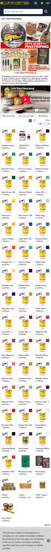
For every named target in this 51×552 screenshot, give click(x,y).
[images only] (30, 121)
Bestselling (43, 116)
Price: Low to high (26, 116)
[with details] (34, 121)
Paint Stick (6, 518)
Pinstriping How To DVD (41, 473)
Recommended (9, 116)
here (8, 548)
